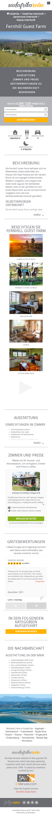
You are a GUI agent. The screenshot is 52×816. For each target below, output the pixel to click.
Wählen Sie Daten (26, 518)
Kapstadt (39, 728)
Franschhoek (27, 731)
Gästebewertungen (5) (26, 83)
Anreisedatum (46, 109)
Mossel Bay (42, 737)
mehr (37, 214)
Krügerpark (41, 734)
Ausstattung (26, 75)
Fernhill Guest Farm (26, 791)
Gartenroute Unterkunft (25, 16)
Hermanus (27, 740)
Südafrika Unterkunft (33, 13)
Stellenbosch (12, 731)
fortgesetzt (39, 581)
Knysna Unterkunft (26, 20)
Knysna (18, 734)
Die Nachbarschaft (26, 88)
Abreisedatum (46, 115)
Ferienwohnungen (26, 631)
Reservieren (27, 92)
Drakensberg (12, 737)
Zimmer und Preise (26, 79)
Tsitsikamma (27, 737)
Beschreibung (26, 71)
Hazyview (28, 734)
